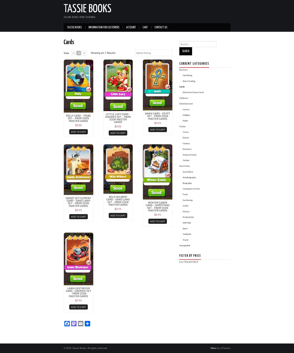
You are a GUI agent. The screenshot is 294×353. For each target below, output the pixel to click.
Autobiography (189, 177)
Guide (185, 205)
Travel (185, 240)
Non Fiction (184, 166)
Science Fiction (190, 154)
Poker (185, 120)
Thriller (186, 160)
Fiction (182, 126)
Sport (185, 228)
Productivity (188, 217)
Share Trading (189, 81)
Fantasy (186, 143)
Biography (187, 183)
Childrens (183, 98)
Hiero (213, 348)
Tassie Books (87, 9)
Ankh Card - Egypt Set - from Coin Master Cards (157, 116)
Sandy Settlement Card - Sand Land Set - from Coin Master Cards (78, 202)
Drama (186, 137)
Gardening (187, 200)
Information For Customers (103, 27)
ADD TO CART (78, 132)
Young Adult (184, 245)
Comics (186, 109)
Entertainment (186, 103)
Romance (187, 149)
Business (183, 69)
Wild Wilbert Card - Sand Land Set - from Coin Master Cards (118, 201)
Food (185, 194)
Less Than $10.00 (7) (188, 261)
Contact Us (160, 27)
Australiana (188, 171)
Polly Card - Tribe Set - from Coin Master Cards (78, 118)
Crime (186, 132)
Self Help (187, 222)
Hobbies (186, 115)
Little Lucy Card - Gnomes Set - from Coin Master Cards (118, 118)
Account (131, 27)
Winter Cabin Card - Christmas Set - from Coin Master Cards (158, 206)
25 (79, 53)
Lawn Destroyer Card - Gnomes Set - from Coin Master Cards (78, 292)
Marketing (187, 75)
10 (73, 53)
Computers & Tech (191, 188)
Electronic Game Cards (193, 92)
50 (84, 53)
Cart (145, 27)
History (186, 211)
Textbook (187, 234)
